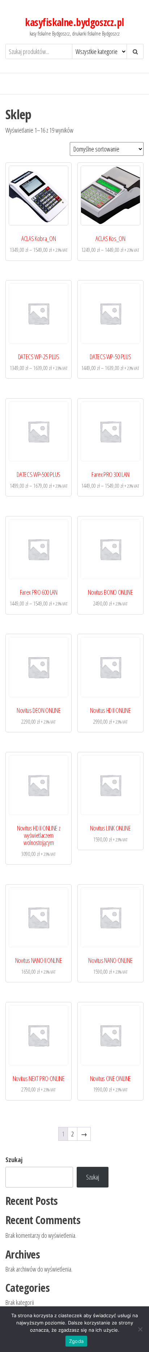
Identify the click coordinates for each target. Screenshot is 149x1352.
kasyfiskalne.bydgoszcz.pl (74, 22)
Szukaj (13, 1159)
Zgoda (76, 1341)
